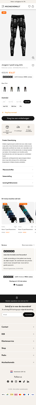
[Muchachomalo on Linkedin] (28, 382)
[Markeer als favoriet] (33, 65)
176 (21, 106)
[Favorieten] (29, 6)
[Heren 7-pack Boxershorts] (10, 213)
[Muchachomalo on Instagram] (16, 382)
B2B (3, 334)
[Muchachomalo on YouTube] (20, 382)
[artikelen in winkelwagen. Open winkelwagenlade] (32, 6)
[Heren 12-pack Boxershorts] (26, 213)
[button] (2, 6)
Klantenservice (8, 341)
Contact (5, 327)
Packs (4, 355)
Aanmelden (28, 315)
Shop (4, 348)
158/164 (13, 106)
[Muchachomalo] (12, 6)
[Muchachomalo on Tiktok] (24, 382)
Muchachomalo (8, 362)
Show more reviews (27, 245)
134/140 (27, 102)
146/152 (5, 106)
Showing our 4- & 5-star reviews (18, 281)
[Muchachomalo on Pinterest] (12, 382)
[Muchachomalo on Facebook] (8, 382)
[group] (18, 259)
